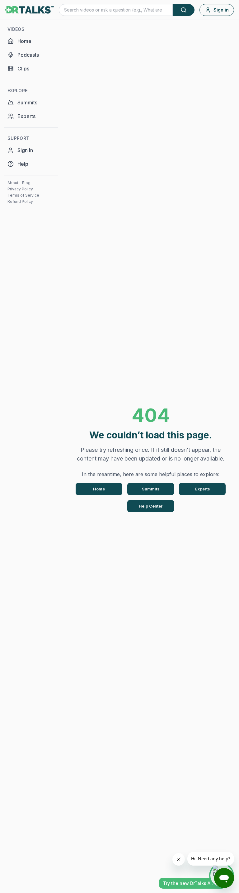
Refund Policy (20, 201)
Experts (202, 489)
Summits (150, 489)
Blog (26, 182)
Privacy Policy (20, 189)
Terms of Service (23, 195)
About (12, 182)
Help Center (150, 506)
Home (99, 489)
